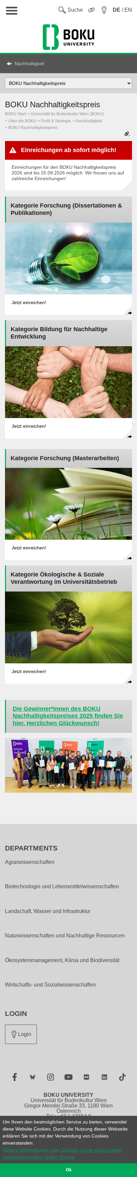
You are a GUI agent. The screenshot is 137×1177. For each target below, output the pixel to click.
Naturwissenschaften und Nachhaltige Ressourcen (65, 935)
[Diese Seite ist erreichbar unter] (127, 134)
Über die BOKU (22, 121)
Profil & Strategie (56, 121)
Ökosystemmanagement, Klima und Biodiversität (62, 960)
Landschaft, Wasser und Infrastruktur (47, 911)
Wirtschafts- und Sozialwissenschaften (50, 985)
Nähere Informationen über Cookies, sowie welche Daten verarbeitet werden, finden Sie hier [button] (63, 1153)
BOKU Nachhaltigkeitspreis (33, 127)
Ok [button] (68, 1170)
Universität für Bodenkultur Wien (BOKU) (67, 114)
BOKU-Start (15, 114)
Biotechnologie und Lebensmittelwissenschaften (62, 886)
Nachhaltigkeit (29, 63)
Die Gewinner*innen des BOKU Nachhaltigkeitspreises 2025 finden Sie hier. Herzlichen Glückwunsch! (68, 716)
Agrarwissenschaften (30, 862)
